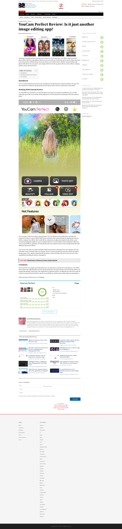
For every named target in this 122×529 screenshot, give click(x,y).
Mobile (89, 4)
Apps (83, 6)
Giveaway (42, 473)
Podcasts (42, 490)
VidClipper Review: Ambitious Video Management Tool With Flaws (38, 363)
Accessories (100, 4)
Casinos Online (61, 409)
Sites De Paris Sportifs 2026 (61, 406)
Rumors (94, 4)
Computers (42, 454)
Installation (24, 73)
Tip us (20, 439)
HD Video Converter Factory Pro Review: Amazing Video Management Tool (38, 349)
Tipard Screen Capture (87, 74)
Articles (22, 14)
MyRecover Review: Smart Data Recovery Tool (38, 340)
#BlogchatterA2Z (34, 277)
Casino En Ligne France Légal (61, 405)
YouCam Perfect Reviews (34, 330)
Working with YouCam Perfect (29, 75)
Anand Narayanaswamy (25, 33)
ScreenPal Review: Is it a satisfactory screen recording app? (69, 371)
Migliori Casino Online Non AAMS (61, 407)
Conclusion (24, 77)
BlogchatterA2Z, (23, 21)
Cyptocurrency (43, 456)
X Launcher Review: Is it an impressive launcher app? (37, 356)
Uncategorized (43, 509)
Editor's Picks (43, 463)
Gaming (41, 468)
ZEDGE (84, 46)
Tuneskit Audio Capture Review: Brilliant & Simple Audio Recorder (69, 341)
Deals (27, 14)
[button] (35, 71)
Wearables (42, 514)
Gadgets (87, 6)
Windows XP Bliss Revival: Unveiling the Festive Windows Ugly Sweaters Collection (92, 107)
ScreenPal (84, 78)
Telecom (41, 506)
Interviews (42, 478)
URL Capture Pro (86, 69)
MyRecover (85, 37)
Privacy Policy (42, 1)
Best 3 (41, 444)
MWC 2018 (42, 485)
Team (38, 1)
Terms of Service (49, 1)
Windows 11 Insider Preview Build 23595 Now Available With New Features (42, 11)
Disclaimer (56, 1)
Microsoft (42, 480)
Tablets (41, 502)
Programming (43, 492)
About (29, 1)
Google (41, 475)
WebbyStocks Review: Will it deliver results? (68, 356)
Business (42, 449)
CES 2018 (42, 451)
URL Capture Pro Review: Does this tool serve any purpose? (69, 362)
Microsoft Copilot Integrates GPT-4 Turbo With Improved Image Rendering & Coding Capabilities (92, 93)
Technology (47, 14)
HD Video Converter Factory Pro (89, 41)
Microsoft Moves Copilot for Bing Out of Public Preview (92, 102)
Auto (41, 442)
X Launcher (85, 55)
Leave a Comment (24, 382)
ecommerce (42, 461)
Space (41, 499)
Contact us (34, 1)
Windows (39, 14)
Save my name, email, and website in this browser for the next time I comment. (37, 396)
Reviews (93, 6)
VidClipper (84, 64)
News (53, 14)
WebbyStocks (85, 60)
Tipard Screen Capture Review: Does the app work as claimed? (38, 370)
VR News (42, 511)
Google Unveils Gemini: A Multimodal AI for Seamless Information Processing (31, 6)
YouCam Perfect (23, 330)
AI (40, 432)
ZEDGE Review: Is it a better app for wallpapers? (70, 348)
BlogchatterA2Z (43, 447)
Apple (41, 435)
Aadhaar (42, 425)
